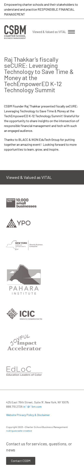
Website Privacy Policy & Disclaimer (28, 415)
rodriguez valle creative (19, 430)
